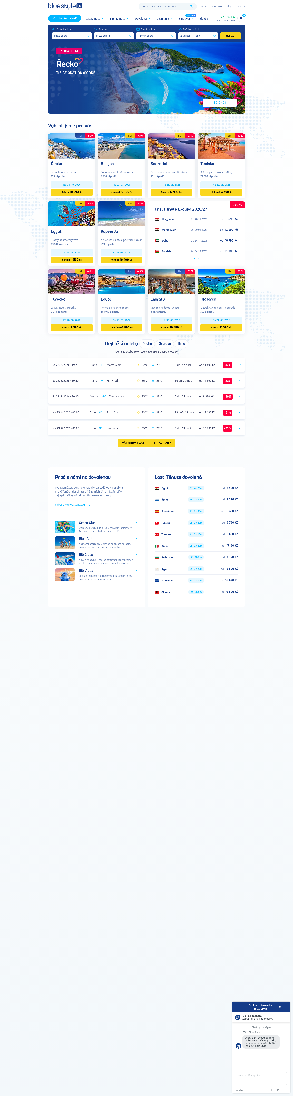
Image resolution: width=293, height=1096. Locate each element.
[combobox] (168, 6)
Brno (181, 343)
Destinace (104, 29)
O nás (204, 6)
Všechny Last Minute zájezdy (146, 443)
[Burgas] (121, 145)
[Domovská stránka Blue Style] (65, 6)
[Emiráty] (171, 281)
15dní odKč (122, 327)
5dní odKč (171, 192)
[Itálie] (196, 546)
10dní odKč (221, 192)
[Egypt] (71, 213)
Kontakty (240, 6)
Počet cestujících (191, 29)
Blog (229, 6)
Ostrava (165, 343)
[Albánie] (196, 592)
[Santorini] (171, 145)
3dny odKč (121, 192)
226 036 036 (228, 17)
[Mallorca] (221, 281)
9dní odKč (121, 260)
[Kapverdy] (121, 213)
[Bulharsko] (196, 557)
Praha (147, 343)
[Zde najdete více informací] (261, 1047)
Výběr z (70, 504)
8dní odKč (72, 192)
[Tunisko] (221, 145)
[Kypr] (196, 569)
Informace (217, 6)
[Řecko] (71, 145)
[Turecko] (71, 281)
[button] (95, 18)
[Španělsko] (196, 511)
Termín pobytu (148, 29)
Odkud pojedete (65, 29)
